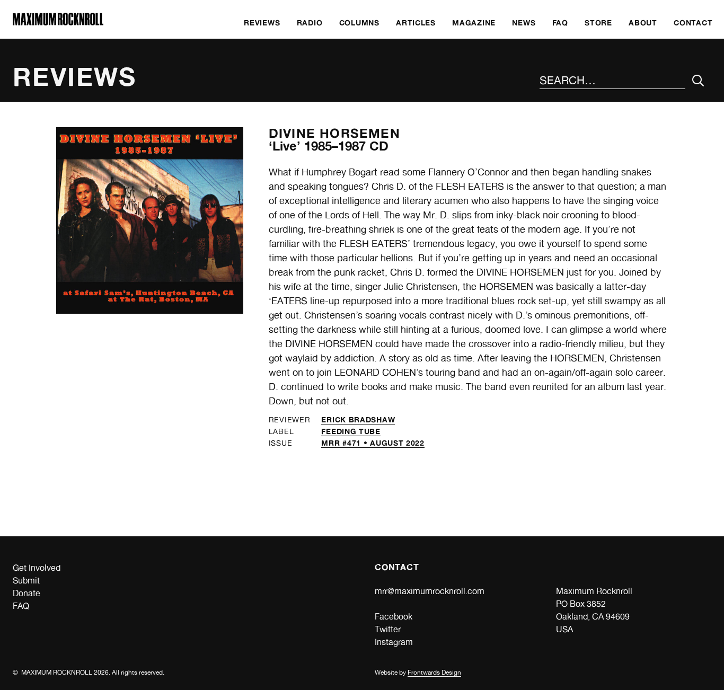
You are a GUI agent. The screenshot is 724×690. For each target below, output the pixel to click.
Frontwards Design (434, 672)
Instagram (394, 642)
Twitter (388, 629)
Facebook (393, 617)
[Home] (58, 22)
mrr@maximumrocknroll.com (429, 591)
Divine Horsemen (334, 133)
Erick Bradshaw (358, 419)
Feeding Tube (350, 431)
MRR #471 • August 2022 (372, 442)
